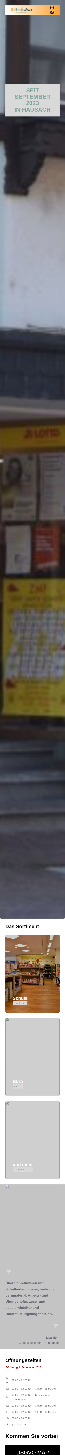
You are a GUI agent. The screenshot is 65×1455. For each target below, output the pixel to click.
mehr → (20, 1003)
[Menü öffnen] (41, 10)
